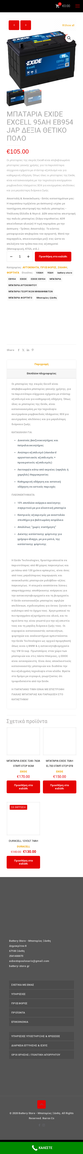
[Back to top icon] (41, 1104)
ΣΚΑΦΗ (62, 267)
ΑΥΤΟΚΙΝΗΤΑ (31, 267)
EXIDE (23, 279)
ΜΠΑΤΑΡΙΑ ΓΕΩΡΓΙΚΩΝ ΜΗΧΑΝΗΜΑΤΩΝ (30, 291)
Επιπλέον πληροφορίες (41, 373)
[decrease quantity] (11, 256)
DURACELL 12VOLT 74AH (23, 840)
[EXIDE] (37, 323)
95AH (50, 272)
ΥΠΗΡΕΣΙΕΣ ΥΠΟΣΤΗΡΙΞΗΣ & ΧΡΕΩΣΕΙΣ (35, 1036)
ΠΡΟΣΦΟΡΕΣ (48, 267)
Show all (69, 25)
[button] (69, 38)
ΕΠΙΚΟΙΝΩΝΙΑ (19, 1021)
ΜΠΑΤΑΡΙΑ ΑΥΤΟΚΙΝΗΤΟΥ (22, 285)
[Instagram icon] (43, 1125)
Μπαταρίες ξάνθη (46, 297)
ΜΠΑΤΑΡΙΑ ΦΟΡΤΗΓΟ (20, 297)
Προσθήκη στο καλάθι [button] (23, 787)
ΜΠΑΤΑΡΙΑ (55, 279)
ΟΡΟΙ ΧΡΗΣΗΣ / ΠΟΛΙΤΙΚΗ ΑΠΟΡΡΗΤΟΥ (35, 1054)
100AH (39, 272)
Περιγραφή (41, 364)
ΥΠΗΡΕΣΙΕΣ (18, 994)
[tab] (41, 364)
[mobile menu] (77, 6)
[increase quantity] (28, 256)
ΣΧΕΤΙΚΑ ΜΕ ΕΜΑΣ (22, 984)
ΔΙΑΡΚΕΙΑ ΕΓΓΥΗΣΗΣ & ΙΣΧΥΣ (29, 1045)
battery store (64, 272)
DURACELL (23, 846)
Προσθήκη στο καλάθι (53, 256)
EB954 (12, 279)
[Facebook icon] (39, 1125)
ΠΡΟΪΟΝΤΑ (18, 1012)
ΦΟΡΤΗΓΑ (13, 272)
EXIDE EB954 (38, 279)
